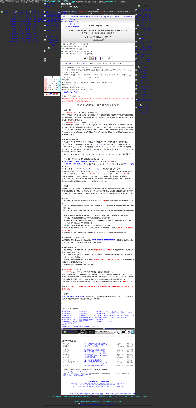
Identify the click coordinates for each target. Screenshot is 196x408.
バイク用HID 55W (66, 315)
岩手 (83, 383)
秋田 (80, 383)
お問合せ (130, 396)
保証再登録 (84, 401)
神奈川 (104, 383)
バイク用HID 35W (66, 313)
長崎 (105, 386)
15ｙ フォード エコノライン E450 (93, 345)
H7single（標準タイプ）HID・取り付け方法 (75, 375)
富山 (77, 384)
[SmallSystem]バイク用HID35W (69, 321)
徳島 (90, 386)
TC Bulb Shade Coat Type (91, 169)
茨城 (108, 383)
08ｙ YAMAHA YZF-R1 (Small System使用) (95, 351)
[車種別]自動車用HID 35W (86, 317)
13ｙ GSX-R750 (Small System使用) (93, 360)
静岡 (87, 384)
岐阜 (93, 384)
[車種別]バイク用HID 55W (68, 319)
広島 (81, 386)
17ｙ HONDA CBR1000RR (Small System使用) (95, 344)
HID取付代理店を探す (112, 17)
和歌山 (114, 384)
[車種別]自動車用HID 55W (86, 319)
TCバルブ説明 (128, 164)
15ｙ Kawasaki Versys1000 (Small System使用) (95, 362)
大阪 (105, 384)
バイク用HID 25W (66, 311)
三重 (99, 384)
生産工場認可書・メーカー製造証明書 (98, 401)
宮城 (89, 383)
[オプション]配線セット (100, 319)
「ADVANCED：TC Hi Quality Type (74, 164)
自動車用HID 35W (84, 313)
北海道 (72, 383)
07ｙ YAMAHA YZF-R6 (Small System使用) (95, 349)
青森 (76, 383)
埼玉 (98, 383)
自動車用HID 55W (84, 315)
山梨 (124, 383)
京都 (108, 384)
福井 (84, 384)
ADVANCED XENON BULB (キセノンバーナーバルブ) (81, 161)
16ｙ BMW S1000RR (89, 356)
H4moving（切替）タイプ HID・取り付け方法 (75, 372)
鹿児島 (118, 386)
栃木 (111, 383)
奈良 (102, 384)
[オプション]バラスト (99, 313)
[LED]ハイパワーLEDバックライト (121, 317)
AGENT (81, 63)
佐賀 (102, 386)
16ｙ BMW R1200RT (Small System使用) (94, 350)
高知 (96, 386)
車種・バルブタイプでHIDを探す (80, 394)
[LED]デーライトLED (117, 311)
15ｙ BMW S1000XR (89, 357)
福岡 (99, 386)
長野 (121, 383)
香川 (87, 386)
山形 (86, 383)
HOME (47, 396)
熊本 (115, 386)
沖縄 (122, 386)
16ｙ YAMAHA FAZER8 (90, 348)
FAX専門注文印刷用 (115, 401)
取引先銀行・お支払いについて (143, 396)
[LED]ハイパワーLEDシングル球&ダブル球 (123, 315)
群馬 (115, 383)
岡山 (119, 384)
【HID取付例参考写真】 (70, 92)
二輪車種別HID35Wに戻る (127, 17)
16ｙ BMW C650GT (89, 354)
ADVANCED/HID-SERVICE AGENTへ (104, 240)
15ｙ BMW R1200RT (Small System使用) (94, 364)
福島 (92, 383)
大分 (108, 386)
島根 (77, 386)
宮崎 (111, 386)
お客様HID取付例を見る (98, 17)
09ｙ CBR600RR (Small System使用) (93, 361)
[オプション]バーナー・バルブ (102, 311)
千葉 (101, 383)
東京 (95, 383)
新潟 (118, 383)
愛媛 (93, 386)
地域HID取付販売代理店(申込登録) (73, 296)
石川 (81, 384)
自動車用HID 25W (84, 311)
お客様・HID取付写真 (57, 396)
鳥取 (74, 386)
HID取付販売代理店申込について (87, 396)
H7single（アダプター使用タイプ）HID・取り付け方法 (77, 374)
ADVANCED (73, 63)
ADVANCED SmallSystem (112, 2)
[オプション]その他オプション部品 (103, 321)
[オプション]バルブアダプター (102, 317)
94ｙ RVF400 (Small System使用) (92, 359)
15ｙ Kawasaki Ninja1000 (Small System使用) (95, 343)
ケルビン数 (98, 144)
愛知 (90, 384)
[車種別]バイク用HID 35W (68, 317)
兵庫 (111, 384)
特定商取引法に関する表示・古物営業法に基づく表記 (112, 396)
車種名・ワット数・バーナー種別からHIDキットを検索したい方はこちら (81, 326)
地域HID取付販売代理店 (70, 396)
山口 (84, 386)
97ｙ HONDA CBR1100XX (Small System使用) (95, 355)
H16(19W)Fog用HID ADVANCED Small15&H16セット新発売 (58, 2)
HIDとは (77, 401)
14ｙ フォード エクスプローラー (93, 346)
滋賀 (96, 384)
